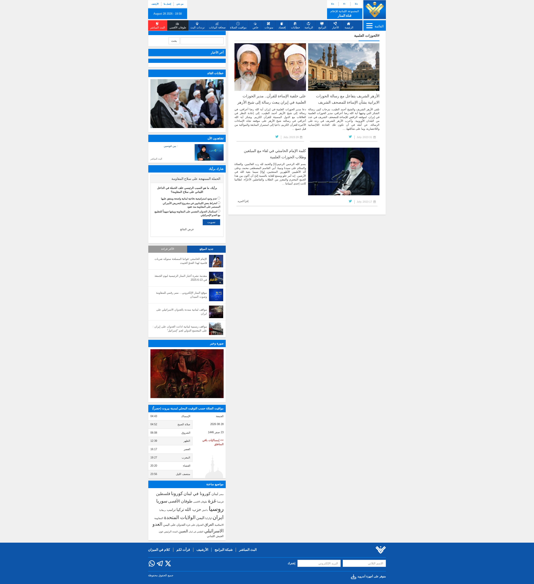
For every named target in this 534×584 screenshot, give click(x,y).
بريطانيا (162, 510)
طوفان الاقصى (200, 501)
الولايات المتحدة (179, 517)
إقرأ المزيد (243, 201)
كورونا (177, 493)
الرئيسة (349, 27)
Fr (344, 4)
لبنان (215, 494)
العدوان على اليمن (174, 524)
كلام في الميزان (159, 549)
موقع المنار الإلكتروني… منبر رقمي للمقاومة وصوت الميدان (181, 294)
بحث (174, 40)
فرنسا (220, 501)
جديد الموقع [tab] (206, 249)
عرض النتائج (187, 229)
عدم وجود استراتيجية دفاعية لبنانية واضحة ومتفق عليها (189, 198)
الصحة (175, 532)
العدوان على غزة (195, 524)
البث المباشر (156, 158)
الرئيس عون (165, 531)
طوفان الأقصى (180, 501)
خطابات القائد (215, 73)
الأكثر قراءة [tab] (167, 249)
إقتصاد (282, 27)
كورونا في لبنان (197, 493)
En (332, 4)
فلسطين (163, 493)
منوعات (268, 27)
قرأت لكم (183, 549)
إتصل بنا (167, 4)
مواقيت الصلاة (238, 27)
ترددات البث (197, 27)
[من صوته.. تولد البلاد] (187, 373)
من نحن (179, 4)
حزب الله (193, 509)
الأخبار (335, 27)
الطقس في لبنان (196, 532)
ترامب (171, 510)
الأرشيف (155, 4)
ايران (218, 517)
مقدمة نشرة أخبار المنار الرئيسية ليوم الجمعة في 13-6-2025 (181, 277)
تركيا (180, 509)
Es (356, 4)
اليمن (200, 518)
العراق (209, 524)
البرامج (322, 27)
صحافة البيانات (217, 27)
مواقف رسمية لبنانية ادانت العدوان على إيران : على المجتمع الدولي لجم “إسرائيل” (180, 328)
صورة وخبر (217, 343)
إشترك (291, 563)
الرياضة (309, 27)
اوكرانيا (208, 518)
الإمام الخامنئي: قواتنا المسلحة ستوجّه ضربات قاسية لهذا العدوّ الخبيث (181, 260)
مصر (221, 494)
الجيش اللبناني (215, 536)
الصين (183, 531)
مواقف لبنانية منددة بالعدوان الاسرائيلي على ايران (181, 311)
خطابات (295, 27)
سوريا (161, 501)
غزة (212, 501)
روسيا (216, 508)
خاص (255, 27)
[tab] (187, 179)
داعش (205, 510)
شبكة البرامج (224, 549)
